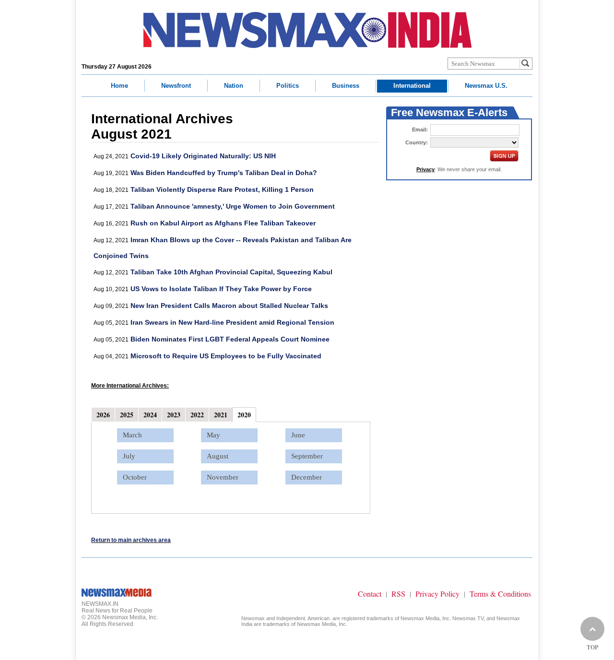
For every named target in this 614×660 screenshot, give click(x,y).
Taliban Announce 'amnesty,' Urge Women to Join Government (232, 206)
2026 (103, 415)
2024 (150, 415)
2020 (244, 415)
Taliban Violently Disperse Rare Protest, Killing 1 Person (222, 189)
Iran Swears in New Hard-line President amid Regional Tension (232, 322)
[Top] (592, 629)
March (132, 435)
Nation (233, 85)
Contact (369, 594)
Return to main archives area (131, 540)
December (306, 477)
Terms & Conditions (500, 594)
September (307, 456)
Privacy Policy (437, 594)
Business (345, 85)
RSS (398, 594)
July (129, 456)
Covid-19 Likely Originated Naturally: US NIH (203, 156)
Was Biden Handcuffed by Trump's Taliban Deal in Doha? (223, 173)
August (217, 456)
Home (119, 85)
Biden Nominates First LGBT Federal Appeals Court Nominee (230, 339)
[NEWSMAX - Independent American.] (307, 30)
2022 (197, 415)
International (412, 85)
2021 (220, 415)
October (135, 477)
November (222, 477)
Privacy (425, 169)
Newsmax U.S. (486, 85)
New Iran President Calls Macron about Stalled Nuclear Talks (229, 305)
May (213, 435)
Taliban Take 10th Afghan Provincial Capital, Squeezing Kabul (231, 272)
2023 (173, 415)
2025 (126, 415)
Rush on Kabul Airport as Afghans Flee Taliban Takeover (223, 223)
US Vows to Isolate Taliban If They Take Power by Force (221, 289)
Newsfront (176, 85)
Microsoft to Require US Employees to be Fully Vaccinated (225, 356)
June (298, 435)
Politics (287, 85)
